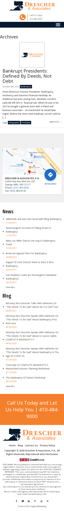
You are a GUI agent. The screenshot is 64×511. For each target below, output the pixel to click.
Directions (50, 183)
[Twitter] (22, 501)
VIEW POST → (55, 122)
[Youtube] (41, 501)
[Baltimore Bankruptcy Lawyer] (32, 6)
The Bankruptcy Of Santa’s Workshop (25, 377)
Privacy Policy (47, 445)
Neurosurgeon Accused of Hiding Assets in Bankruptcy (28, 229)
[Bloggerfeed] (47, 501)
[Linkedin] (28, 501)
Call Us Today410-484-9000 (35, 17)
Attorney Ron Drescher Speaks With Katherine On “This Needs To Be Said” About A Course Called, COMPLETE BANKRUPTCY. (32, 336)
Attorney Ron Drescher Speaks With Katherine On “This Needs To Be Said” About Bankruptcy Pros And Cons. (32, 319)
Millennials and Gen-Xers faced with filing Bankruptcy (34, 219)
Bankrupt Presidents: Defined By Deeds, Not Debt (27, 76)
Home (12, 445)
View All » (10, 287)
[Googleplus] (35, 501)
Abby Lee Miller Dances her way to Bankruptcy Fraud (30, 242)
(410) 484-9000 (21, 187)
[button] (58, 25)
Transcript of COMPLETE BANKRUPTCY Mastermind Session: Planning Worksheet (28, 366)
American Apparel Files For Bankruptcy (26, 253)
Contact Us (31, 445)
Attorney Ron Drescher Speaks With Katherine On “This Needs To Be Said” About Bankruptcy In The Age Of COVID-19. (32, 352)
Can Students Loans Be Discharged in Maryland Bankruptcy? (31, 276)
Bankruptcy (26, 86)
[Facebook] (16, 501)
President (25, 122)
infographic (14, 122)
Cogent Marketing (38, 506)
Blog (20, 445)
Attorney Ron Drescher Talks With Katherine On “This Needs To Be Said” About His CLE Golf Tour (32, 305)
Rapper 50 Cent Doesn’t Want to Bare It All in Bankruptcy (30, 264)
